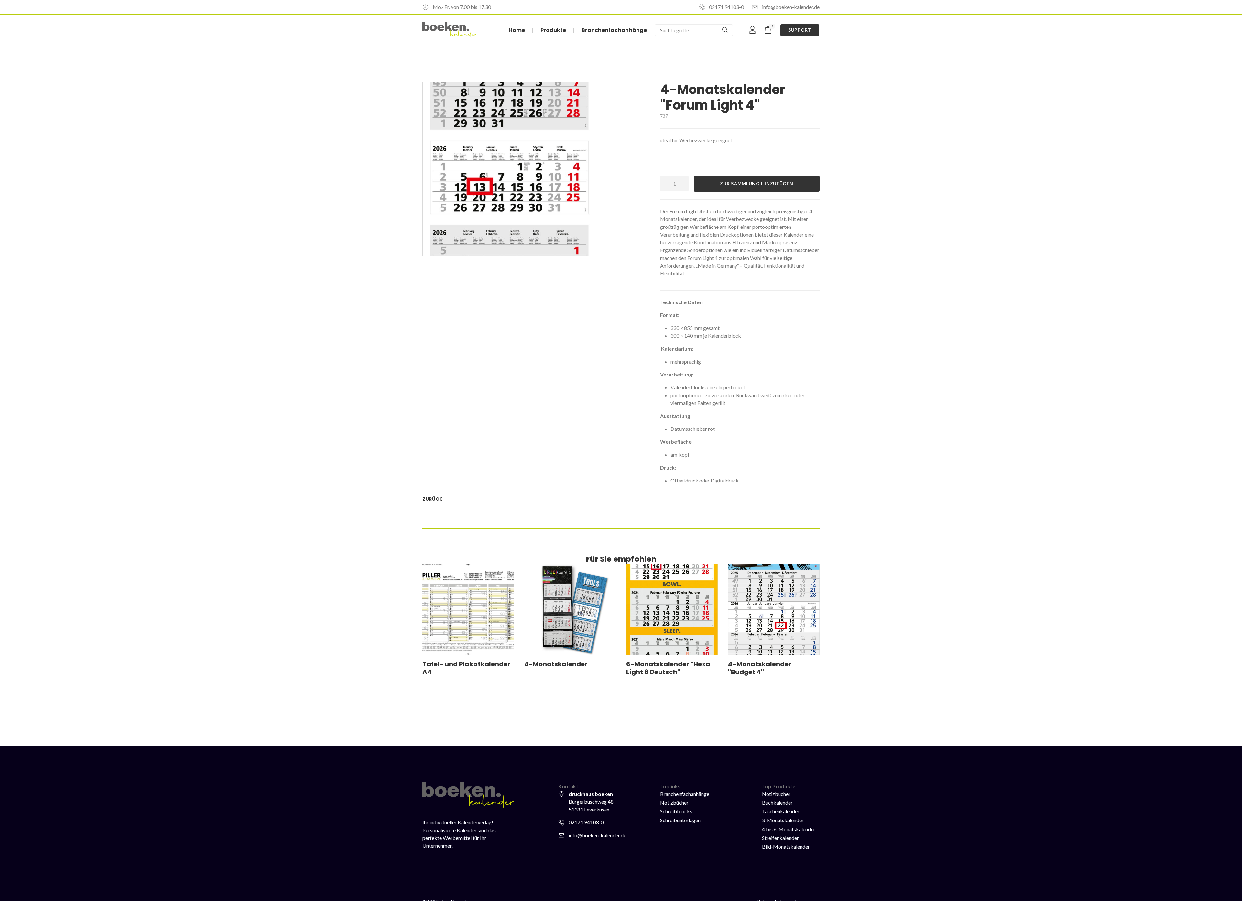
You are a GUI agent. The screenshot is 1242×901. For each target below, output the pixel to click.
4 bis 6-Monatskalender (788, 829)
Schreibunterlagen (680, 820)
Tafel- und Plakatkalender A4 (466, 668)
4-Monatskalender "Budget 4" (759, 668)
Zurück (432, 499)
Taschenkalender (781, 811)
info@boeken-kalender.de (791, 7)
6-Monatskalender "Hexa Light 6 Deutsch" (668, 668)
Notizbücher (674, 803)
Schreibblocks (676, 811)
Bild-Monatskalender (786, 846)
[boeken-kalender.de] (449, 30)
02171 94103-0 (726, 7)
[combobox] (686, 30)
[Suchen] (725, 30)
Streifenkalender (780, 838)
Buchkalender (777, 803)
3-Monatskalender (783, 820)
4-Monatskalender (556, 664)
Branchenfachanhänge (684, 794)
